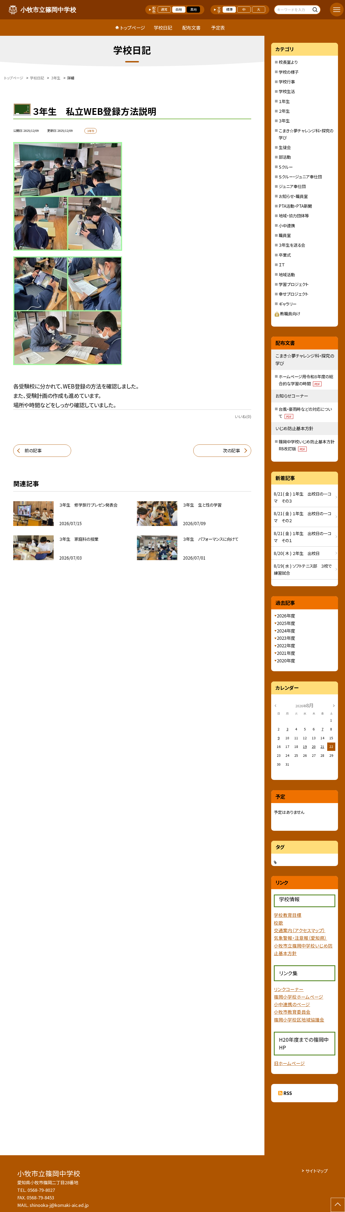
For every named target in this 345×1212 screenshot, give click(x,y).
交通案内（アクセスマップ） (299, 930)
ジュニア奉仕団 (292, 186)
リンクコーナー (288, 989)
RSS (288, 1093)
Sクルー (286, 167)
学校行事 (287, 81)
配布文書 (191, 27)
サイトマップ (316, 1171)
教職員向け (290, 313)
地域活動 (287, 274)
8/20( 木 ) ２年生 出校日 (297, 553)
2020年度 (286, 660)
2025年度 (286, 623)
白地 (178, 9)
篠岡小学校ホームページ (298, 997)
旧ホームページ (289, 1063)
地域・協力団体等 (294, 215)
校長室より (288, 62)
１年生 (284, 101)
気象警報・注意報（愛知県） (300, 938)
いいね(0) (243, 416)
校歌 (278, 923)
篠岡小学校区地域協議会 (299, 1019)
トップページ (132, 27)
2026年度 (286, 615)
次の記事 (231, 450)
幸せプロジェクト (293, 294)
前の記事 (33, 450)
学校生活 (287, 91)
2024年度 (286, 630)
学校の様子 (289, 72)
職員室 (285, 235)
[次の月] (334, 705)
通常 (164, 9)
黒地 (193, 9)
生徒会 (285, 147)
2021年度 (286, 653)
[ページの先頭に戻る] (338, 1205)
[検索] (316, 9)
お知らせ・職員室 (293, 196)
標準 (229, 9)
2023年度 (286, 638)
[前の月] (275, 705)
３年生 (284, 120)
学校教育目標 (287, 915)
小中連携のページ (292, 1004)
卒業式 (285, 255)
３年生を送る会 (292, 245)
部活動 (285, 157)
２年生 (284, 111)
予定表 (218, 27)
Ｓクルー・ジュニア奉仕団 (300, 176)
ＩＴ (282, 264)
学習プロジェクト (293, 284)
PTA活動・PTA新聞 (295, 206)
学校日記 (163, 27)
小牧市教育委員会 (292, 1012)
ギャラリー (287, 304)
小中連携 (287, 225)
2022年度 (286, 645)
